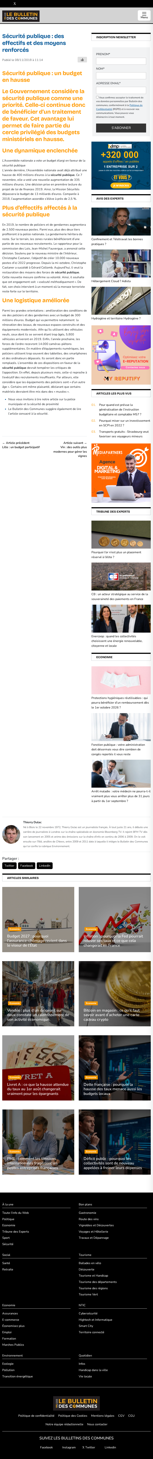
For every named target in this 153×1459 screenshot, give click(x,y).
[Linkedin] (20, 4)
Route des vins (89, 1219)
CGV (121, 1416)
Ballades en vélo (90, 1263)
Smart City (86, 1326)
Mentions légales (102, 1416)
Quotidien (85, 1356)
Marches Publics (13, 1345)
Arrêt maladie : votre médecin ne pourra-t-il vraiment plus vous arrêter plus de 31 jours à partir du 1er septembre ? (121, 796)
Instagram (69, 1447)
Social (6, 1255)
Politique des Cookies (72, 1416)
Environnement (12, 1356)
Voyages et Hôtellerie (93, 1232)
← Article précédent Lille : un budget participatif (21, 445)
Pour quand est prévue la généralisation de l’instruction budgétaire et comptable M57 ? (120, 409)
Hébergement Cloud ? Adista (111, 281)
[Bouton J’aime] (82, 59)
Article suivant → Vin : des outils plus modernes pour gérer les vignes (70, 449)
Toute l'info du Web (15, 1213)
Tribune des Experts (15, 1232)
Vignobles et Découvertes (96, 1225)
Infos (82, 1364)
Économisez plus (13, 1326)
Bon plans (85, 1204)
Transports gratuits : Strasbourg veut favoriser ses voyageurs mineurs (124, 434)
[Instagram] (9, 4)
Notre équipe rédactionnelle (64, 1424)
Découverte (86, 1269)
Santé (6, 1263)
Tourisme (85, 1255)
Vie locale (85, 1376)
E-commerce (10, 1320)
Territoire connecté (91, 1332)
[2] (121, 355)
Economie (8, 1225)
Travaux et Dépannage (94, 1238)
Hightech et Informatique (95, 1320)
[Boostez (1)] (121, 473)
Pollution (8, 1370)
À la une (7, 1204)
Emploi (7, 1332)
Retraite (7, 1269)
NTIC (82, 1305)
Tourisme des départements (98, 1282)
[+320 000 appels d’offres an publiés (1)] (121, 165)
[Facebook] (3, 4)
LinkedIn (44, 866)
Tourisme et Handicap (93, 1276)
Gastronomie (87, 1213)
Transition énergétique (17, 1376)
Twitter (9, 866)
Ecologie (8, 1364)
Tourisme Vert (88, 1294)
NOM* (100, 69)
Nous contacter (97, 1424)
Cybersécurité (88, 1313)
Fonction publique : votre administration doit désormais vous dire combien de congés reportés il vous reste (118, 749)
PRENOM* (103, 54)
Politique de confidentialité (36, 1416)
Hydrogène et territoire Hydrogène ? (115, 318)
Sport (6, 1238)
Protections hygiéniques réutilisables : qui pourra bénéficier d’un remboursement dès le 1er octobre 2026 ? (120, 703)
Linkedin (110, 1447)
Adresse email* (108, 83)
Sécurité (7, 1244)
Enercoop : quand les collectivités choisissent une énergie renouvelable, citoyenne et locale (117, 641)
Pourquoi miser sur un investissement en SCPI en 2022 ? (124, 423)
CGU (131, 1416)
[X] (14, 4)
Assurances (10, 1313)
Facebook (26, 866)
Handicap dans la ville (93, 1370)
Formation (9, 1339)
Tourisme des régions (93, 1288)
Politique (8, 1219)
